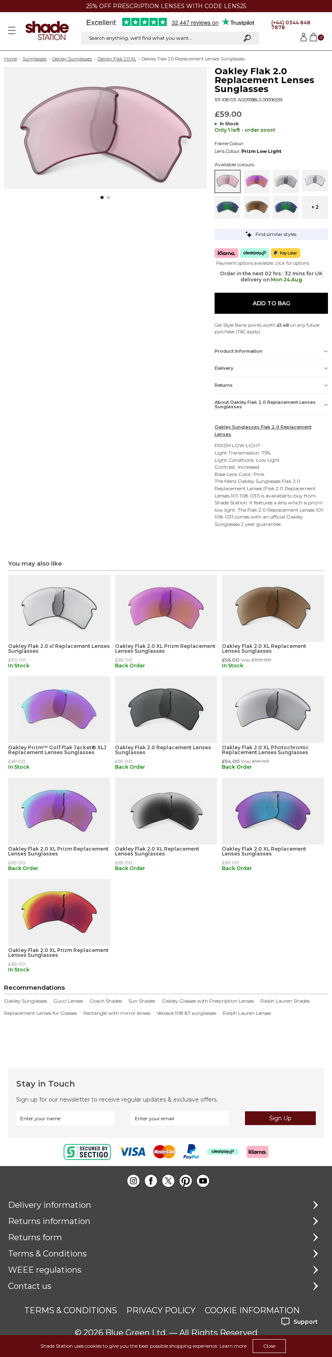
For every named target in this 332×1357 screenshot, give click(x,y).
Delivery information (49, 1205)
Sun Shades (141, 1001)
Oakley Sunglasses (72, 59)
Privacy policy (161, 1310)
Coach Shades (105, 1001)
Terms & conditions (70, 1310)
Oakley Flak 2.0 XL (117, 59)
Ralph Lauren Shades (285, 1001)
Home (10, 59)
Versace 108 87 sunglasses (186, 1013)
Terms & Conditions (47, 1253)
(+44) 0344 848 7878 (291, 24)
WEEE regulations (44, 1270)
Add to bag (271, 303)
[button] (102, 197)
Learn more (233, 1346)
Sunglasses (35, 59)
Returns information (49, 1221)
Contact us (29, 1286)
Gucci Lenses (68, 1001)
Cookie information (252, 1310)
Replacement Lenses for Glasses (40, 1013)
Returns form (35, 1237)
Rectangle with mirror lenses (116, 1013)
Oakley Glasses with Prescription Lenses (208, 1001)
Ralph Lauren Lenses (247, 1013)
